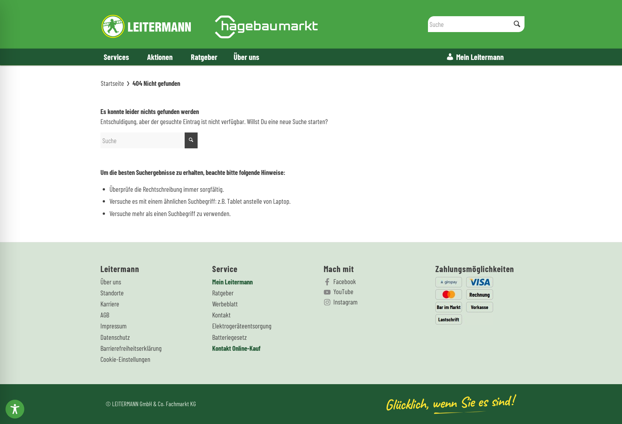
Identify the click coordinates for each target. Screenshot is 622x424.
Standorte (112, 293)
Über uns (246, 57)
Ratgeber (204, 57)
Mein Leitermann (480, 57)
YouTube (343, 291)
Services (116, 57)
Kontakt (221, 315)
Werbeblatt (225, 304)
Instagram (345, 302)
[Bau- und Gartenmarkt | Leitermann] (209, 24)
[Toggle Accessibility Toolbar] (15, 409)
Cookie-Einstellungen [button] (125, 359)
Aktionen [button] (160, 57)
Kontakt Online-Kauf (236, 348)
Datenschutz (115, 337)
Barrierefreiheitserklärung (131, 348)
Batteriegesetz (229, 337)
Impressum (113, 326)
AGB (104, 315)
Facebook (344, 281)
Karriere (109, 304)
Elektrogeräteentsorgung (241, 326)
